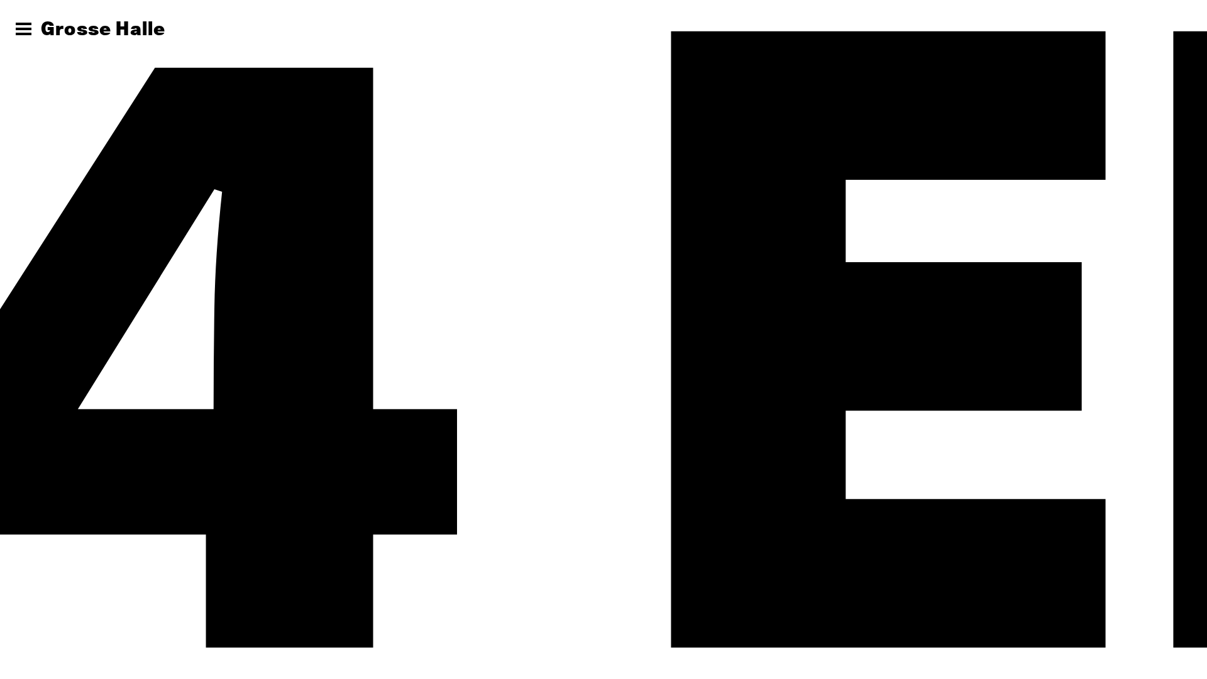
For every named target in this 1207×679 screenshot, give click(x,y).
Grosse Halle (103, 28)
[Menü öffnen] (23, 29)
